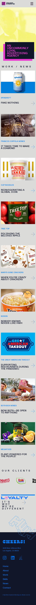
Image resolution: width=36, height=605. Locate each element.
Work (5, 574)
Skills (5, 578)
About (6, 570)
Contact (7, 587)
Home (5, 565)
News (5, 582)
